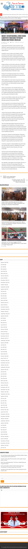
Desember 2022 (4, 360)
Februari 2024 (4, 329)
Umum (5, 16)
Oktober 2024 (4, 311)
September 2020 (4, 420)
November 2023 (4, 336)
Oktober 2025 (4, 284)
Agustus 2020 (3, 423)
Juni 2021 (3, 400)
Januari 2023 (3, 358)
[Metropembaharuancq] (14, 6)
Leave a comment (20, 42)
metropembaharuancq (14, 547)
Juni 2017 (3, 447)
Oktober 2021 (4, 391)
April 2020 (3, 432)
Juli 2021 (2, 398)
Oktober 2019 (4, 445)
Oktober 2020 (4, 418)
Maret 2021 (3, 407)
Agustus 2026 (3, 262)
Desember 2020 (4, 414)
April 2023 (3, 351)
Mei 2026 (3, 269)
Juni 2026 (3, 266)
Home (2, 16)
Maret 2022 (3, 380)
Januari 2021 (3, 411)
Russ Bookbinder (4, 455)
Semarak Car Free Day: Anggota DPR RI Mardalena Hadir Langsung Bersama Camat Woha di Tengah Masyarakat (14, 243)
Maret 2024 (3, 327)
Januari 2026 (3, 278)
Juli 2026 (2, 264)
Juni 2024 (3, 320)
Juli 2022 (2, 371)
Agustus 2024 (3, 316)
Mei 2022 (3, 376)
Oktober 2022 (4, 365)
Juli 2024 (2, 318)
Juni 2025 (3, 293)
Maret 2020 (3, 434)
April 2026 (3, 271)
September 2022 (4, 367)
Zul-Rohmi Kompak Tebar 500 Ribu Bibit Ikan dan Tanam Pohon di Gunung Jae (18, 180)
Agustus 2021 (3, 396)
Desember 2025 (4, 280)
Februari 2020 (4, 436)
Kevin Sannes (3, 465)
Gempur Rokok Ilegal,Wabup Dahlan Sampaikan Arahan (9, 176)
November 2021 (4, 389)
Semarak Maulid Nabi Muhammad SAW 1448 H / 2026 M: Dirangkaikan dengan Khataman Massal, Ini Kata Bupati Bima (14, 223)
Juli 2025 (2, 291)
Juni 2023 (3, 347)
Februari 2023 (4, 356)
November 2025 (4, 282)
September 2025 (4, 286)
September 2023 (4, 340)
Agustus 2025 (3, 289)
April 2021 (3, 405)
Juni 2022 (3, 374)
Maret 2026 (3, 273)
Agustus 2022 (3, 369)
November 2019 (4, 443)
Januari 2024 (3, 331)
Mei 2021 (3, 403)
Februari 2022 (4, 382)
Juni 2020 (3, 427)
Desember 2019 (4, 440)
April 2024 (3, 324)
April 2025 (3, 298)
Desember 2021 (4, 387)
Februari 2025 (4, 302)
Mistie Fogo (3, 462)
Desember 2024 (4, 307)
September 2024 (4, 313)
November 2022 (4, 362)
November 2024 (4, 309)
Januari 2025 (3, 304)
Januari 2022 (3, 385)
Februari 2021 (4, 409)
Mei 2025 (3, 295)
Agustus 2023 (3, 342)
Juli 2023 (2, 345)
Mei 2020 (3, 429)
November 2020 (4, 416)
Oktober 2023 (4, 338)
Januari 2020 (3, 438)
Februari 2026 (4, 275)
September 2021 (4, 394)
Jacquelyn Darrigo (4, 469)
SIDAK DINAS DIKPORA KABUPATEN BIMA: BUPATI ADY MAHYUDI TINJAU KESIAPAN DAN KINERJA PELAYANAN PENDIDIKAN (13, 203)
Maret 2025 (3, 300)
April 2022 (3, 378)
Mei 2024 (3, 322)
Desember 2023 (4, 333)
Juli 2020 (2, 425)
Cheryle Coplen (4, 458)
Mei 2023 (3, 349)
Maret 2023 (3, 353)
